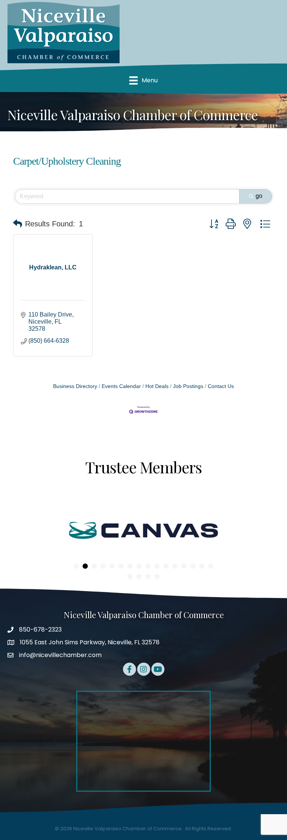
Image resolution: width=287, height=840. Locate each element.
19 (148, 576)
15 (201, 566)
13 (183, 566)
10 (157, 566)
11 (166, 566)
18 (139, 576)
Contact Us (221, 386)
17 (130, 576)
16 (210, 566)
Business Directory (75, 386)
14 (192, 566)
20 (157, 576)
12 (175, 566)
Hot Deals (157, 386)
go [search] (259, 196)
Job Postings (188, 386)
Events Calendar (121, 386)
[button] (17, 223)
